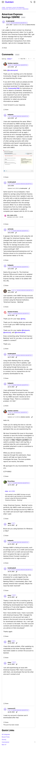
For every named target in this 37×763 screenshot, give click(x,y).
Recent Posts (6, 737)
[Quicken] (9, 2)
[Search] (31, 2)
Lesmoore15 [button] (11, 708)
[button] (3, 22)
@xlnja (23, 319)
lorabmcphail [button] (10, 21)
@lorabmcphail (12, 70)
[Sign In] (34, 2)
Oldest (9, 59)
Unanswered (18, 742)
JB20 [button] (9, 523)
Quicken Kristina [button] (30, 24)
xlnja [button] (9, 290)
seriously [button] (10, 229)
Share (4, 48)
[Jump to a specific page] (33, 58)
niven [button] (9, 595)
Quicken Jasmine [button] (13, 63)
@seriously (7, 332)
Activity (4, 739)
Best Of (4, 744)
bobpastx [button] (10, 114)
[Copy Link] (7, 27)
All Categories (6, 734)
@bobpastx (26, 330)
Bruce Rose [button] (11, 481)
